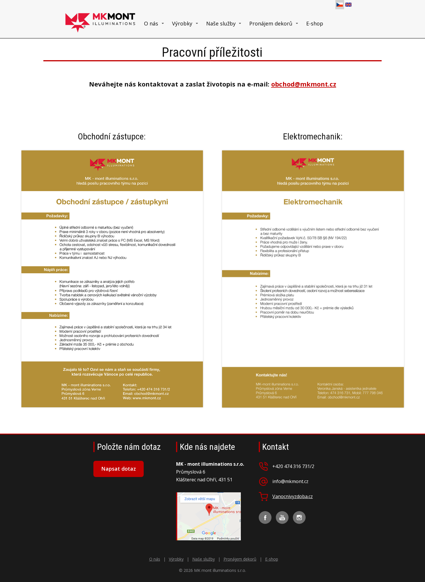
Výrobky (182, 23)
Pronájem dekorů (270, 23)
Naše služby (221, 23)
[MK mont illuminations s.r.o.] (100, 23)
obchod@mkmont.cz (303, 84)
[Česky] (339, 4)
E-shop (314, 23)
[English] (348, 4)
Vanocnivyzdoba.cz (292, 496)
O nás (151, 23)
